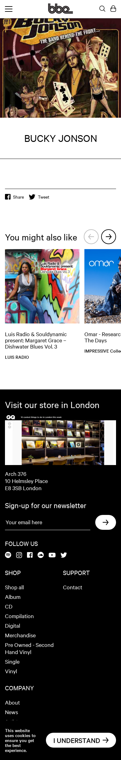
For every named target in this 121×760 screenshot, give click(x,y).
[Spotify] (8, 555)
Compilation (19, 615)
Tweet (43, 197)
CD (8, 606)
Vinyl (11, 670)
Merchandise (20, 635)
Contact (72, 587)
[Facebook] (30, 555)
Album (12, 596)
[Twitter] (63, 555)
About (12, 702)
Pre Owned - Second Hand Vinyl (29, 648)
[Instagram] (19, 555)
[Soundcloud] (41, 555)
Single (12, 661)
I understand (76, 740)
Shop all (14, 587)
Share (18, 197)
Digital (12, 625)
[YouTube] (52, 555)
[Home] (60, 12)
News (11, 711)
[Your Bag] (113, 9)
